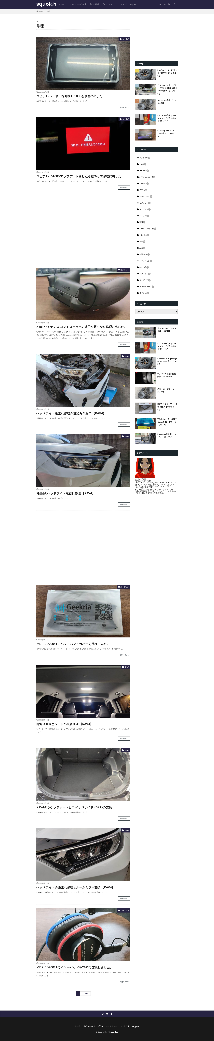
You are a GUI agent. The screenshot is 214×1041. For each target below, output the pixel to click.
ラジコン (143, 293)
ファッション (145, 261)
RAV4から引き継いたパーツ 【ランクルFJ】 (167, 435)
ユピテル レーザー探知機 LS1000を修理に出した (69, 96)
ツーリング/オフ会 (147, 228)
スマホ (143, 190)
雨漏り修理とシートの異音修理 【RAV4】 (64, 724)
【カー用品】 (94, 4)
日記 (142, 241)
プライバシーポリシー (107, 1026)
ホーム (78, 1026)
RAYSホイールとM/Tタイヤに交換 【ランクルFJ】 (167, 73)
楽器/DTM (144, 254)
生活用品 (143, 235)
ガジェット (124, 270)
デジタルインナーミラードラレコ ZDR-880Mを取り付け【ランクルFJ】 (167, 89)
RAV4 (127, 356)
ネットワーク (145, 196)
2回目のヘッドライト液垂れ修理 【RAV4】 (65, 493)
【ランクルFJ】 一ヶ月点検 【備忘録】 (166, 329)
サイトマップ (89, 1026)
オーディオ (124, 587)
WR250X (143, 170)
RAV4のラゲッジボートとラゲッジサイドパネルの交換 (74, 807)
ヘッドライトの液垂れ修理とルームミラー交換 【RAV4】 (75, 887)
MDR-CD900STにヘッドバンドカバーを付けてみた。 (73, 644)
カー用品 (125, 39)
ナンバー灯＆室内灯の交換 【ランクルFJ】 (166, 375)
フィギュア (144, 280)
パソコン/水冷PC (147, 177)
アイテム (143, 216)
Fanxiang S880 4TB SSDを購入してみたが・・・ (165, 133)
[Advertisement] (83, 228)
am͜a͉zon (133, 4)
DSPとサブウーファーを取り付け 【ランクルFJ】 (167, 407)
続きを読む (124, 107)
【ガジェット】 (108, 4)
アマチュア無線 (146, 286)
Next (86, 993)
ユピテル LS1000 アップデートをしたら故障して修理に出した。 (80, 176)
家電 (142, 222)
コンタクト (125, 1026)
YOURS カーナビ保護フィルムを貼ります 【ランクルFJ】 (167, 422)
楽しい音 (143, 267)
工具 (142, 248)
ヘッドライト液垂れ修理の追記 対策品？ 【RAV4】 (71, 413)
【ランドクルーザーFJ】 (77, 4)
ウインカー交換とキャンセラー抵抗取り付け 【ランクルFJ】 (166, 118)
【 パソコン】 (122, 4)
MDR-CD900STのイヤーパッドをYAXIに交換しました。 (74, 967)
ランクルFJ (144, 158)
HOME (61, 4)
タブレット (144, 274)
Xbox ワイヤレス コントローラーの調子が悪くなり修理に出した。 (81, 326)
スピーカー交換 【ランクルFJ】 (166, 101)
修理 (48, 11)
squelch (114, 1032)
